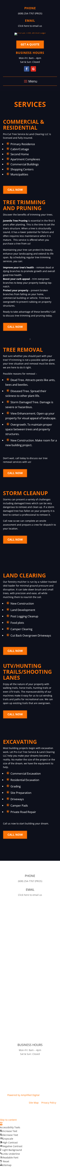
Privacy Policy (48, 1102)
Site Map (34, 1102)
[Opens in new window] (26, 69)
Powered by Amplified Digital (23, 1095)
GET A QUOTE (30, 44)
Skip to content (8, 1119)
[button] (1, 1123)
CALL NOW (15, 190)
